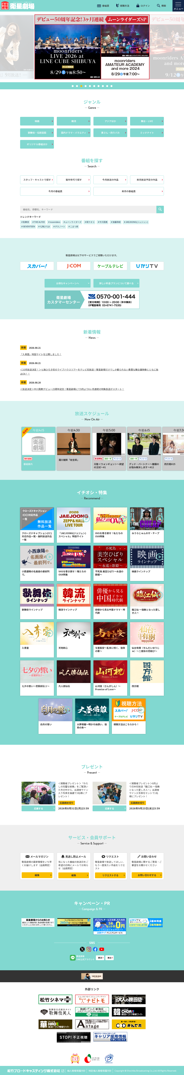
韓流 (73, 121)
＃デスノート (59, 226)
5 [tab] (89, 86)
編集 (37, 875)
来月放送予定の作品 (147, 179)
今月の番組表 (55, 191)
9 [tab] (107, 86)
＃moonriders (54, 222)
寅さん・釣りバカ (110, 132)
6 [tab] (94, 86)
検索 (163, 5)
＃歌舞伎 (25, 222)
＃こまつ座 (73, 226)
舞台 (110, 957)
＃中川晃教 (102, 222)
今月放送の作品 (110, 179)
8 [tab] (102, 86)
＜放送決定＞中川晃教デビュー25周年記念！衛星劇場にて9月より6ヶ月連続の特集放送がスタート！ (72, 389)
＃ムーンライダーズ (72, 222)
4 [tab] (85, 86)
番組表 (105, 5)
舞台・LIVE (147, 121)
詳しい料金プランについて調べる (116, 283)
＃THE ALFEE (38, 222)
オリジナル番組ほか (37, 144)
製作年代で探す (74, 179)
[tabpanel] (92, 46)
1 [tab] (72, 86)
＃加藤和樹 (116, 222)
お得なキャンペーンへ (67, 283)
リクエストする (110, 875)
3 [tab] (81, 86)
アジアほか (110, 121)
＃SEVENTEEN (28, 226)
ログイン (145, 5)
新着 (23, 347)
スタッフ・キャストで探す (37, 179)
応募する (38, 808)
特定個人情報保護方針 (100, 1070)
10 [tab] (111, 86)
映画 (37, 121)
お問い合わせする (147, 875)
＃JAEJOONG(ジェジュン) (136, 222)
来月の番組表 (129, 191)
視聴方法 (124, 5)
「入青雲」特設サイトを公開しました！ (41, 354)
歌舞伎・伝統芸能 (37, 132)
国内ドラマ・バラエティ (73, 132)
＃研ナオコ (89, 222)
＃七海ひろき (44, 226)
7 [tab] (98, 86)
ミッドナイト (147, 132)
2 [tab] (76, 86)
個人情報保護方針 (76, 1070)
